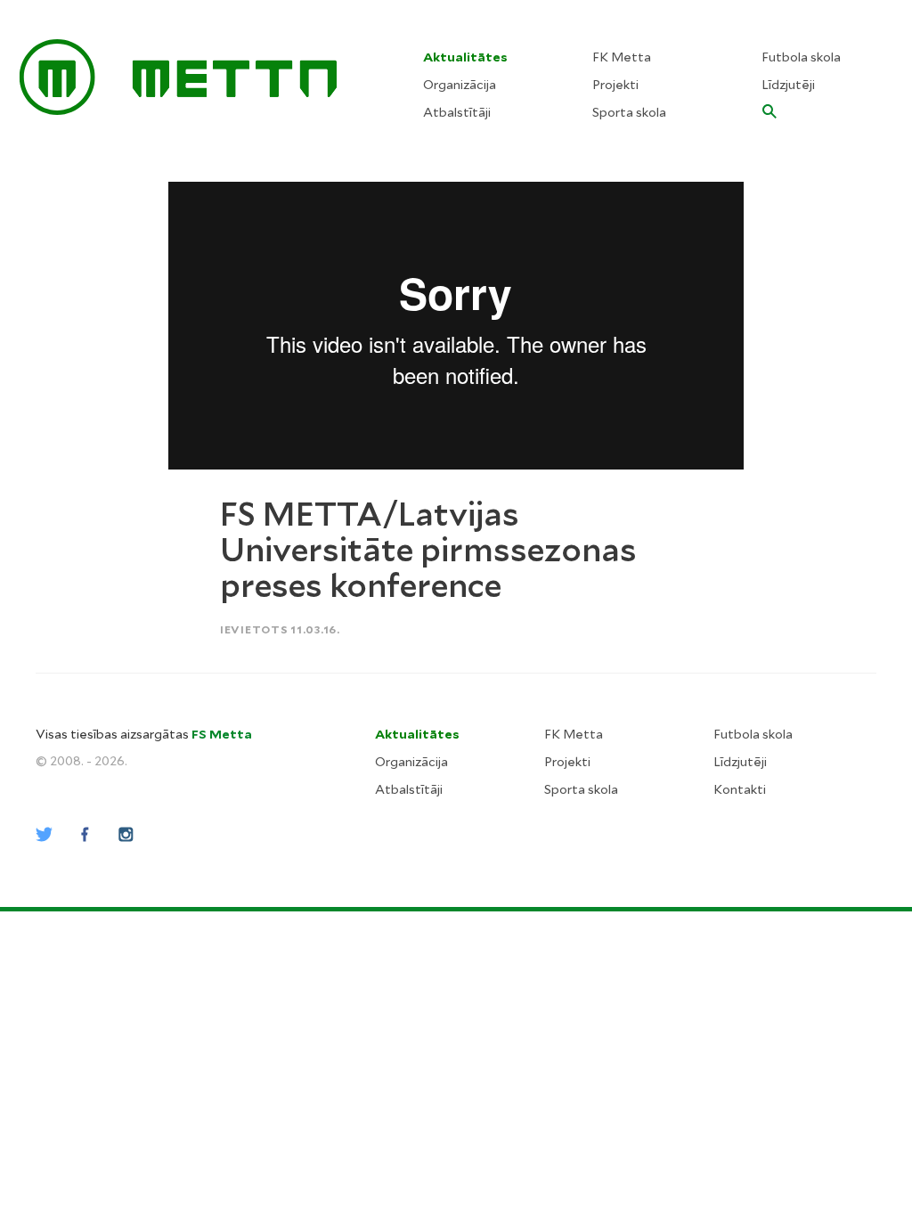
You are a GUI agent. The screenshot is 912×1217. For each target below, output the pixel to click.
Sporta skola (629, 112)
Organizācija (459, 85)
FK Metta (621, 57)
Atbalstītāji (457, 112)
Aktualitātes (465, 57)
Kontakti (739, 789)
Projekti (615, 85)
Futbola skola (801, 57)
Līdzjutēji (788, 85)
